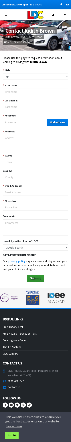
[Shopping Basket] (65, 14)
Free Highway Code (14, 340)
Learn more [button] (14, 426)
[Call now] (18, 14)
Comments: (9, 216)
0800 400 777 (16, 381)
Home (7, 42)
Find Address (57, 122)
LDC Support (10, 353)
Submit (35, 278)
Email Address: (12, 185)
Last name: (10, 100)
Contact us (14, 387)
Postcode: (9, 115)
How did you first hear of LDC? (20, 241)
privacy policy (17, 261)
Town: (7, 155)
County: (7, 170)
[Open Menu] (6, 14)
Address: (9, 131)
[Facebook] (61, 4)
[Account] (53, 14)
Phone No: (9, 201)
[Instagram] (23, 405)
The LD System (12, 347)
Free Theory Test (13, 327)
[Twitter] (17, 405)
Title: (7, 70)
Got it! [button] (12, 435)
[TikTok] (29, 405)
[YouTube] (67, 4)
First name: (10, 85)
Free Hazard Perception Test (20, 333)
